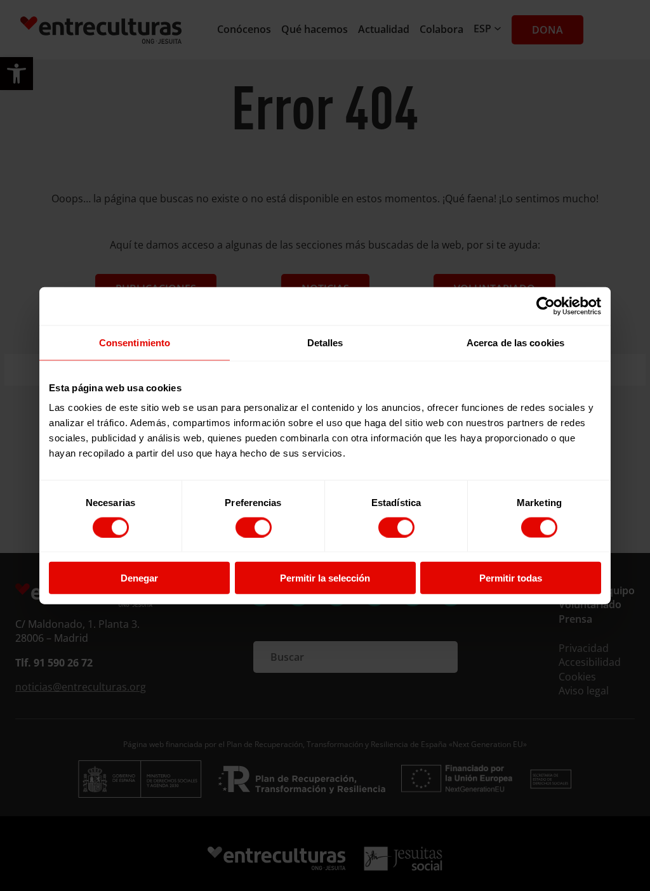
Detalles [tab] (325, 342)
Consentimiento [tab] (134, 342)
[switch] (253, 527)
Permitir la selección (325, 578)
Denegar (139, 578)
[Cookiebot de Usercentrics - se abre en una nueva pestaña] (545, 305)
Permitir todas (510, 578)
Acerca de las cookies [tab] (515, 342)
